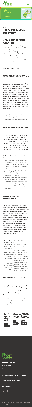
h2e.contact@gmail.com (9, 369)
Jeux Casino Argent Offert (11, 69)
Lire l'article (6, 325)
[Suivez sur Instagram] (3, 391)
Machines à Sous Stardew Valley (13, 240)
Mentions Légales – (17, 403)
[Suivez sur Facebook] (8, 391)
